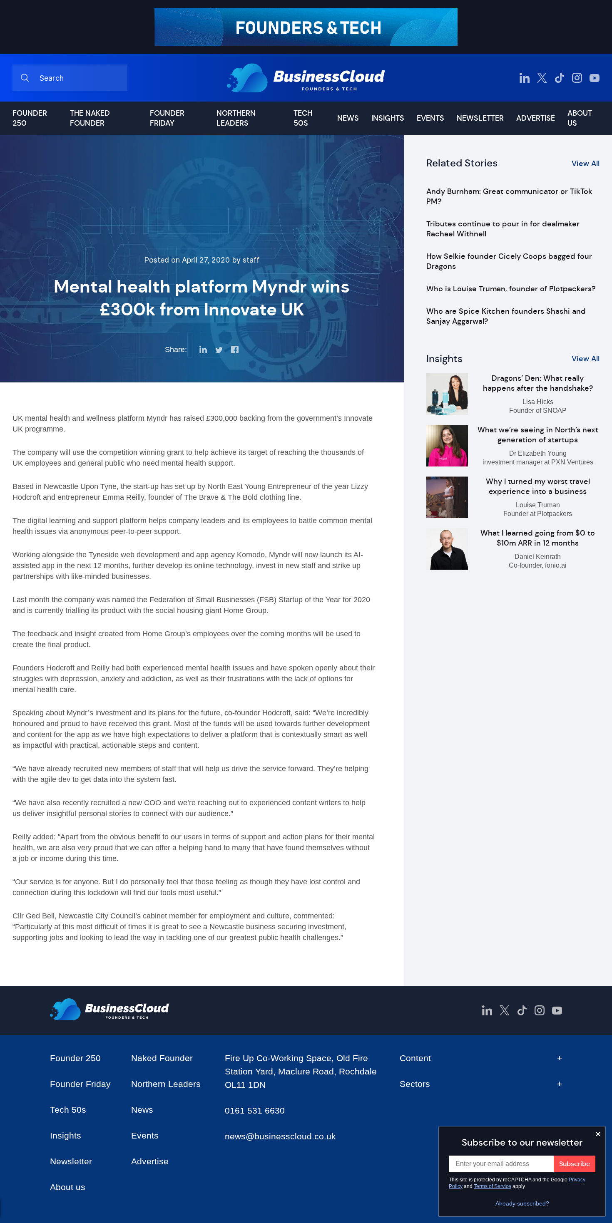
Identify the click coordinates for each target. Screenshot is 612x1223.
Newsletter (480, 118)
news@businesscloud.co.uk (280, 1136)
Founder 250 (29, 118)
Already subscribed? (522, 1203)
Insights (387, 118)
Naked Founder (162, 1058)
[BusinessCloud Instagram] (577, 78)
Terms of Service (492, 1186)
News (348, 118)
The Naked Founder (90, 118)
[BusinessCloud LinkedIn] (525, 78)
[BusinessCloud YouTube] (595, 78)
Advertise (535, 118)
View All (586, 163)
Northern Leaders (236, 118)
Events (430, 118)
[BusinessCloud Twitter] (542, 78)
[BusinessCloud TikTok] (560, 78)
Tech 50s (303, 118)
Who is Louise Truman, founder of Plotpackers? (510, 288)
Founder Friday (167, 118)
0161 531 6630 (255, 1110)
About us (579, 118)
